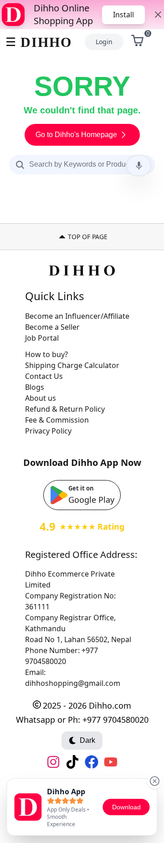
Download (126, 807)
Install (123, 15)
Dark (87, 740)
